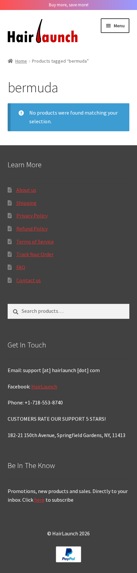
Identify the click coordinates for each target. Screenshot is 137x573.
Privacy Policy (32, 215)
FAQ (20, 267)
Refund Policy (32, 228)
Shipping (26, 203)
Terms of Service (35, 241)
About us (26, 190)
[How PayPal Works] (69, 554)
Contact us (28, 280)
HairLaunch (44, 386)
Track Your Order (35, 254)
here (39, 499)
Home (21, 61)
